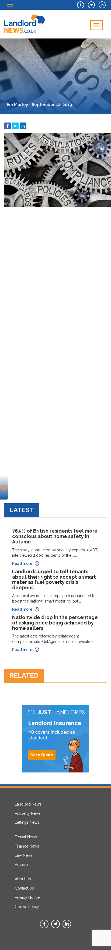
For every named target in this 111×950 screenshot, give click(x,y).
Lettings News (27, 822)
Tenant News (26, 837)
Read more (22, 563)
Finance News (27, 846)
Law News (24, 855)
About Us (23, 879)
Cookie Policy (27, 906)
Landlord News (28, 804)
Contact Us (24, 888)
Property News (28, 813)
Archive (21, 864)
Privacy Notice (27, 897)
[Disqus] (55, 278)
